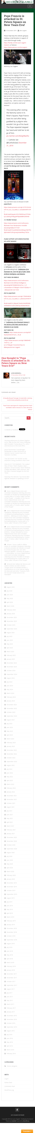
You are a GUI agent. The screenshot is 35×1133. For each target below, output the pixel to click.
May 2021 (10, 818)
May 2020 (10, 864)
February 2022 (11, 788)
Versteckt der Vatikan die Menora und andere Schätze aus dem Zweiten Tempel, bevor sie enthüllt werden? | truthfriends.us (17, 566)
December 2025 (12, 617)
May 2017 (10, 1000)
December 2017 (12, 974)
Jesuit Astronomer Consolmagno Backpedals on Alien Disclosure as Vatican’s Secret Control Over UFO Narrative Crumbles (15, 452)
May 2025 (10, 644)
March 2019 (10, 917)
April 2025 (10, 648)
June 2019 (10, 906)
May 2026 (10, 598)
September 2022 (12, 761)
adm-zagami (23, 30)
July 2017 (9, 993)
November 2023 (12, 708)
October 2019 (11, 890)
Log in (6, 1079)
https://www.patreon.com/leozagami (15, 47)
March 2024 (10, 693)
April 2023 (10, 735)
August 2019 (10, 898)
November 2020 (12, 841)
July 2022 (9, 769)
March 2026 (10, 606)
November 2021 (12, 799)
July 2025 (9, 636)
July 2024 (9, 682)
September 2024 (12, 674)
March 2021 (10, 826)
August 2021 (10, 807)
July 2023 (9, 724)
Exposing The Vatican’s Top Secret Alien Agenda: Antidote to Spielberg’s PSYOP (16, 477)
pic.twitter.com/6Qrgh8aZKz (17, 136)
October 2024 (11, 670)
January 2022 (11, 792)
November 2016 (12, 1019)
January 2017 (11, 1012)
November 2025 (12, 621)
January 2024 (11, 701)
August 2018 (10, 943)
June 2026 (10, 595)
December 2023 (12, 705)
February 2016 (11, 1053)
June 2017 (10, 997)
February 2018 (11, 966)
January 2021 (11, 833)
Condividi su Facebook (11, 430)
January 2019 (11, 924)
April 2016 (10, 1046)
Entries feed (8, 1082)
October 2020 (11, 845)
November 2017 (12, 978)
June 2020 (10, 860)
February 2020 (11, 875)
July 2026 (9, 591)
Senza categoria (12, 1066)
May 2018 (10, 955)
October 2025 (11, 625)
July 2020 (9, 856)
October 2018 (11, 936)
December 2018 (12, 928)
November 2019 (12, 887)
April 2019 (10, 913)
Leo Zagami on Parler (17, 1115)
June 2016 (10, 1038)
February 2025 (11, 655)
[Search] (29, 418)
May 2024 (10, 689)
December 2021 (12, 796)
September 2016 (12, 1027)
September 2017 (12, 985)
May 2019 (10, 909)
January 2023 (11, 746)
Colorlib (13, 1121)
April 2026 (10, 602)
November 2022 (12, 754)
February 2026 (11, 610)
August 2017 (10, 989)
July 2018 (9, 947)
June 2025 (10, 640)
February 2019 (11, 921)
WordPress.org (9, 1090)
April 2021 (10, 822)
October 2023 (11, 712)
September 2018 (12, 940)
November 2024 (12, 667)
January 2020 (11, 879)
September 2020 (12, 849)
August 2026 (10, 587)
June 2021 (10, 815)
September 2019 (12, 894)
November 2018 (12, 932)
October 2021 (11, 803)
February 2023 (11, 742)
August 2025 (10, 632)
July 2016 (9, 1034)
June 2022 (10, 773)
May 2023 (10, 731)
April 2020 (10, 868)
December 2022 (12, 750)
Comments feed (9, 1086)
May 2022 (10, 777)
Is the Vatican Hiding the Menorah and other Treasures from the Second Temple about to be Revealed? (16, 571)
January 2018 (11, 970)
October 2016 (11, 1023)
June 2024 (10, 686)
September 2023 (12, 716)
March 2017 (10, 1004)
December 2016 (12, 1016)
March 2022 (10, 784)
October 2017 (11, 981)
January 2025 (11, 659)
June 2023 (10, 727)
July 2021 (9, 811)
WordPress (26, 1121)
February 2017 (11, 1008)
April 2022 (10, 780)
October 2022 (11, 758)
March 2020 (10, 871)
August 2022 (10, 765)
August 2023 (10, 720)
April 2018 (10, 959)
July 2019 (9, 902)
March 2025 (10, 651)
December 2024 (12, 663)
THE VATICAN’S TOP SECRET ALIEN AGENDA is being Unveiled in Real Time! (16, 459)
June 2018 (10, 951)
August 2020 (10, 852)
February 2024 (11, 697)
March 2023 (10, 739)
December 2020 (12, 837)
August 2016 (10, 1031)
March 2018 (10, 962)
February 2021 (11, 830)
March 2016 (10, 1050)
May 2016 (10, 1042)
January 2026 (11, 614)
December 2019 (12, 883)
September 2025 (12, 629)
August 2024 (10, 678)
